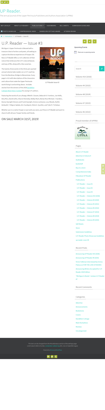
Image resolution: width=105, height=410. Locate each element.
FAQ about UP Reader (83, 176)
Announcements (81, 307)
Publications (8, 36)
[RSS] (7, 2)
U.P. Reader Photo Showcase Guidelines (90, 236)
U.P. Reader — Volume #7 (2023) (88, 212)
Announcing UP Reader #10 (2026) (88, 254)
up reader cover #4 (82, 240)
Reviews (79, 327)
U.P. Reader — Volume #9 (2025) (88, 220)
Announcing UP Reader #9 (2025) (87, 258)
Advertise (79, 303)
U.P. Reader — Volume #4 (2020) (88, 200)
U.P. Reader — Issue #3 (85, 192)
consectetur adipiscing (52, 346)
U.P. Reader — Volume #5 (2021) (88, 204)
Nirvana (52, 350)
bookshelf (79, 164)
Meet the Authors (82, 323)
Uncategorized (81, 331)
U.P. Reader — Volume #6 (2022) (88, 208)
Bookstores (80, 311)
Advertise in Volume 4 (83, 156)
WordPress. (59, 350)
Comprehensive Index (83, 172)
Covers (78, 315)
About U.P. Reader (82, 152)
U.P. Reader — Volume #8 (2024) (88, 216)
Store (78, 228)
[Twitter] (4, 2)
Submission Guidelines (84, 232)
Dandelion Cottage (82, 319)
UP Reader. (10, 11)
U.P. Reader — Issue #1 (85, 184)
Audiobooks (80, 160)
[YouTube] (2, 2)
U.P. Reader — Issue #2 (85, 188)
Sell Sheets (79, 224)
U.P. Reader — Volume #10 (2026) (88, 196)
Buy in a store (80, 168)
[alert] (89, 52)
